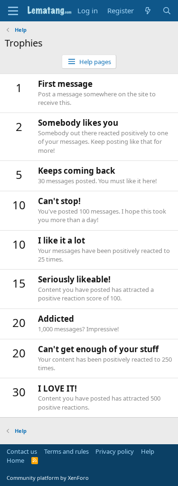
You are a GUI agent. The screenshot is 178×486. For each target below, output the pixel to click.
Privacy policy (114, 451)
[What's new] (148, 10)
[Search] (167, 10)
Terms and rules (66, 451)
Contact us (22, 451)
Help (147, 451)
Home (15, 460)
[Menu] (13, 10)
